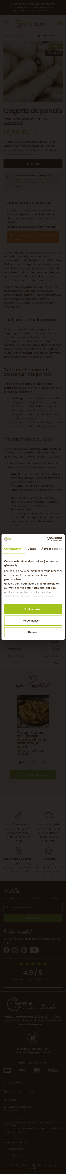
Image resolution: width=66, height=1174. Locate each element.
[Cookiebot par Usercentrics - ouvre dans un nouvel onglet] (47, 539)
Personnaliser (31, 620)
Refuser (33, 632)
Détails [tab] (31, 548)
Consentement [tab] (13, 548)
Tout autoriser (33, 608)
